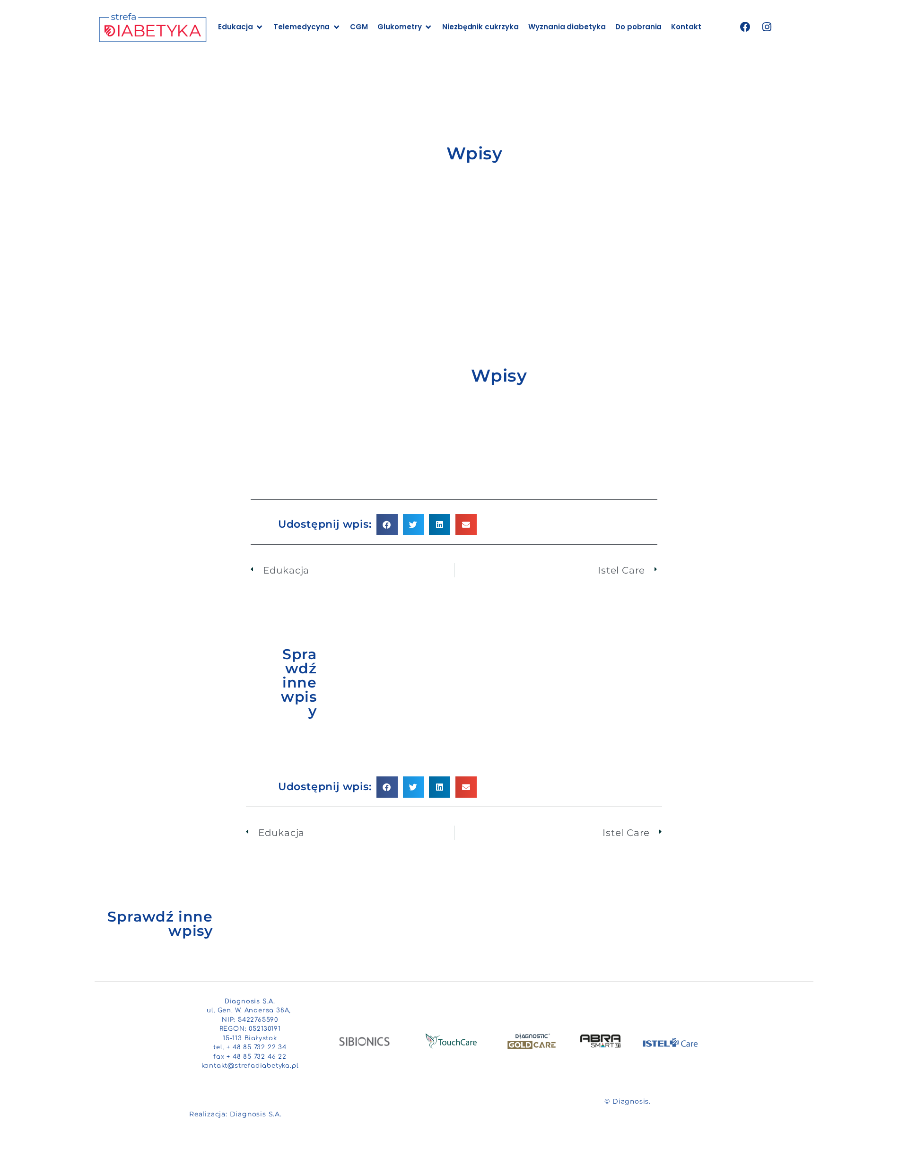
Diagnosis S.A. (256, 1114)
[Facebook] (746, 27)
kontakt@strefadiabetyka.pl (250, 1065)
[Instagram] (767, 27)
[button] (387, 524)
